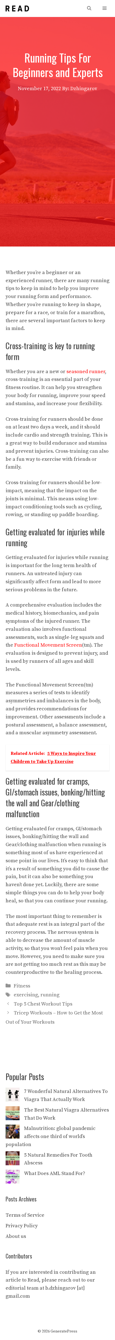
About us (16, 1236)
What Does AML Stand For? (54, 1173)
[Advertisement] (57, 153)
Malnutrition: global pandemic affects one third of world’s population (50, 1136)
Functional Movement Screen (48, 645)
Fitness (22, 986)
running (49, 995)
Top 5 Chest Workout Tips (43, 1004)
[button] (89, 8)
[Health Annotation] (17, 8)
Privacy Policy (22, 1226)
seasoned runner (85, 371)
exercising (26, 995)
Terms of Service (25, 1215)
